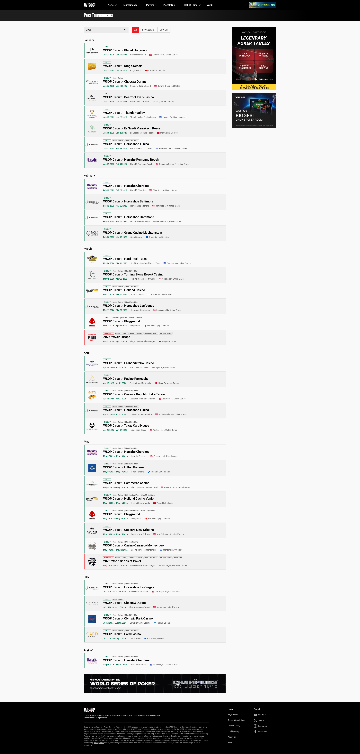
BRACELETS (148, 29)
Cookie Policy (233, 731)
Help (230, 742)
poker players (99, 743)
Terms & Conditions (236, 720)
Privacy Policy (234, 726)
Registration (233, 714)
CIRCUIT (164, 29)
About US (232, 737)
